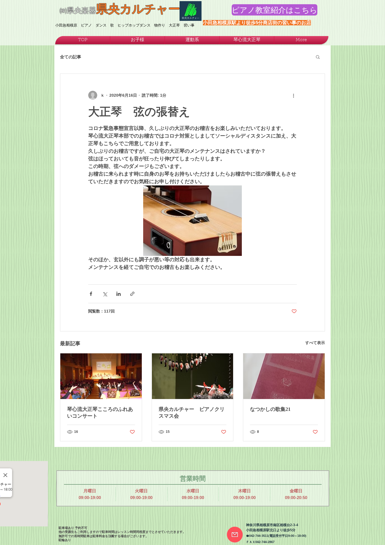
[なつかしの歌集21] (284, 376)
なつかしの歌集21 (270, 409)
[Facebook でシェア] (91, 293)
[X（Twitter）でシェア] (104, 293)
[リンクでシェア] (132, 293)
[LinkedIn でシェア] (118, 293)
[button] (317, 56)
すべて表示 (315, 342)
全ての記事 (70, 56)
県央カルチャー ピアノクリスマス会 (192, 412)
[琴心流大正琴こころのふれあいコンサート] (101, 376)
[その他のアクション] (293, 95)
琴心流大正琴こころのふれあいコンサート (100, 412)
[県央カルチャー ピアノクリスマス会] (192, 376)
